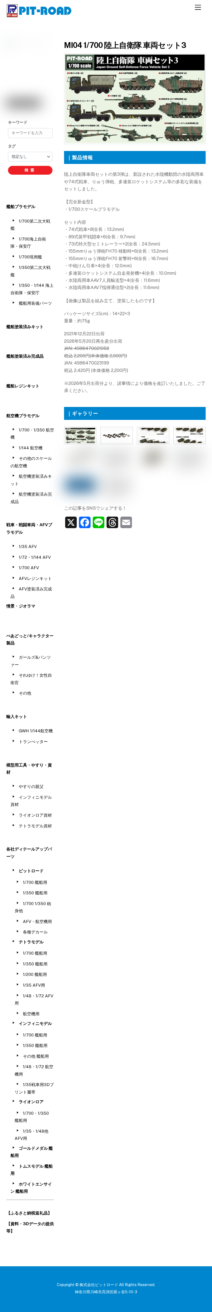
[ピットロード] (39, 15)
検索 (30, 170)
